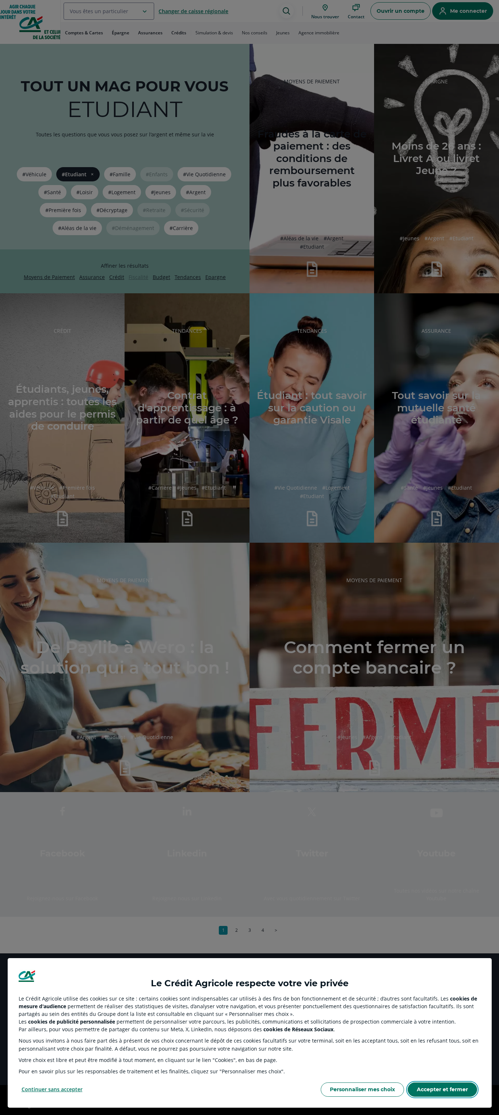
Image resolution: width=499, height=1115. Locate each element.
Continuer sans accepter (52, 1089)
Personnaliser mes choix (362, 1089)
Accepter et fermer (442, 1089)
